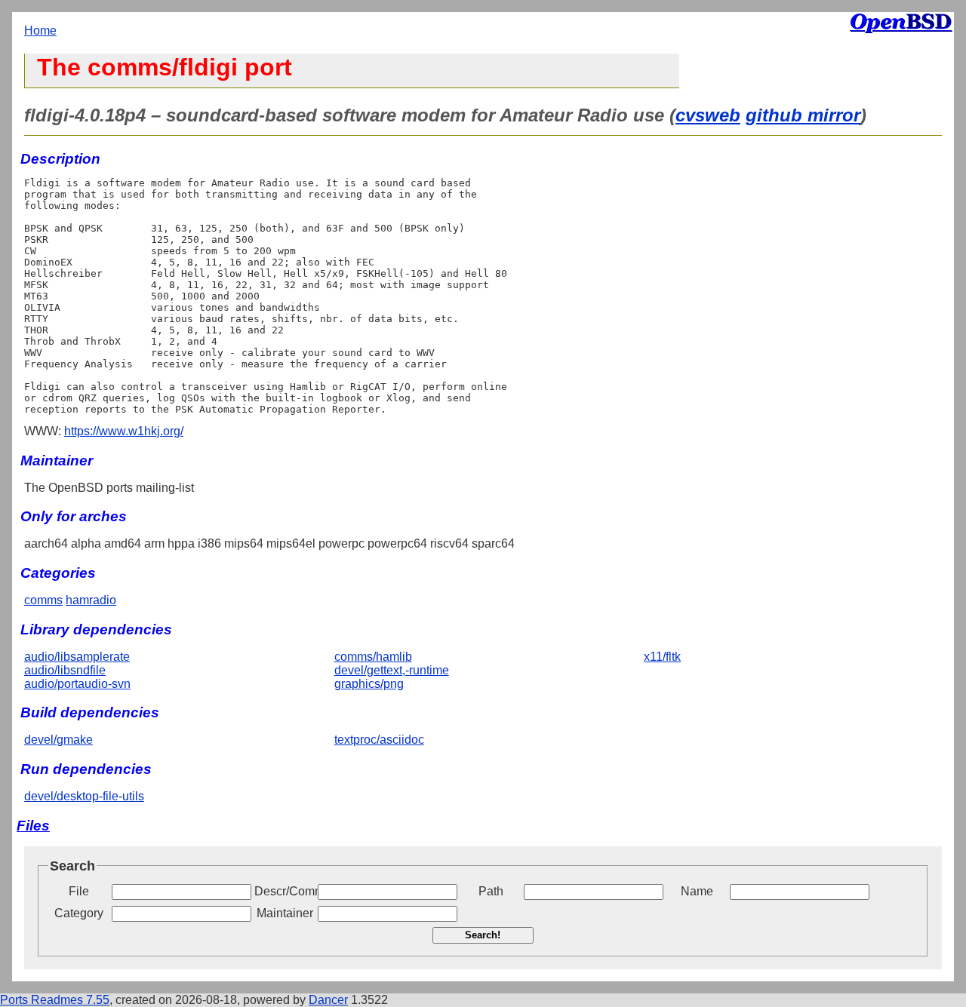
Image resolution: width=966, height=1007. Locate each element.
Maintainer (285, 913)
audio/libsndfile (65, 670)
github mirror (803, 115)
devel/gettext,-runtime (391, 670)
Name (697, 891)
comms (43, 600)
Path (490, 891)
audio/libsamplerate (77, 656)
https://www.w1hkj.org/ (123, 431)
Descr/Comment (284, 891)
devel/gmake (58, 739)
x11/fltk (662, 656)
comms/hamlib (373, 656)
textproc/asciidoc (379, 739)
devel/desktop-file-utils (84, 796)
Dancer (328, 999)
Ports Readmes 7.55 (54, 999)
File (79, 891)
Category (78, 913)
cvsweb (707, 115)
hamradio (91, 600)
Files (33, 826)
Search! (482, 935)
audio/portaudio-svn (77, 683)
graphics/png (369, 683)
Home (40, 30)
